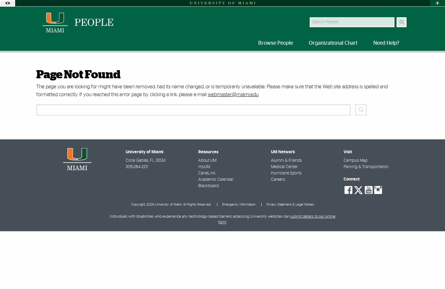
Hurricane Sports (286, 173)
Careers (278, 179)
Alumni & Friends (286, 160)
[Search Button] (402, 22)
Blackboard (208, 186)
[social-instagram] (378, 190)
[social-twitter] (358, 189)
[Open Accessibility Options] (7, 3)
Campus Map (356, 160)
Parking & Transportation (366, 167)
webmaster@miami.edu (233, 94)
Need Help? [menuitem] (386, 43)
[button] (431, 272)
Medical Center (284, 167)
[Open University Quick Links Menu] (437, 3)
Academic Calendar (216, 179)
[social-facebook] (348, 190)
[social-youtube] (369, 190)
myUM (204, 167)
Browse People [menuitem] (275, 43)
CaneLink (207, 173)
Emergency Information (238, 204)
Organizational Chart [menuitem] (333, 43)
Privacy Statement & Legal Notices (290, 204)
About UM (207, 160)
